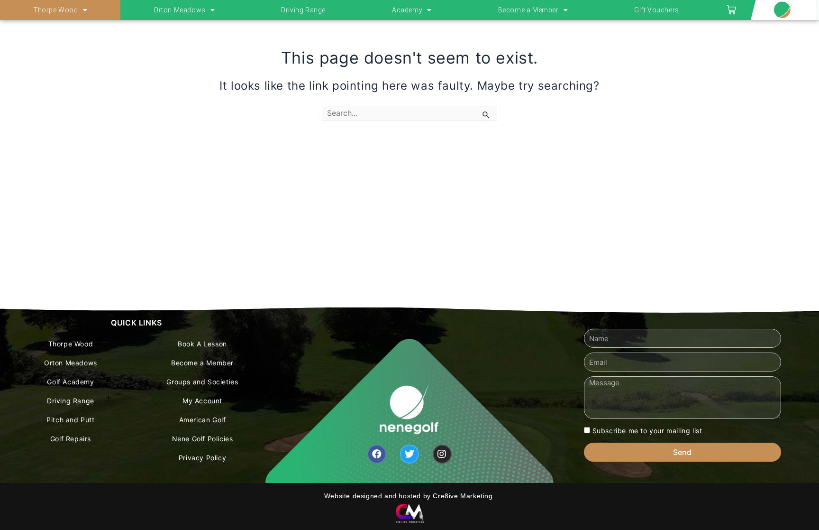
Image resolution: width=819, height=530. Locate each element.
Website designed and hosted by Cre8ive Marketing (409, 496)
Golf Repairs (70, 439)
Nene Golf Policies (202, 439)
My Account (202, 401)
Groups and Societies (202, 382)
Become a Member (528, 10)
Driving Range (303, 10)
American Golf (202, 420)
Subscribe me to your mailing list (647, 431)
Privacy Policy (202, 458)
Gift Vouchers (656, 10)
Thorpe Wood (55, 10)
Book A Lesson (202, 344)
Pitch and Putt (70, 420)
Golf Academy (70, 382)
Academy (407, 10)
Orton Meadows (180, 10)
